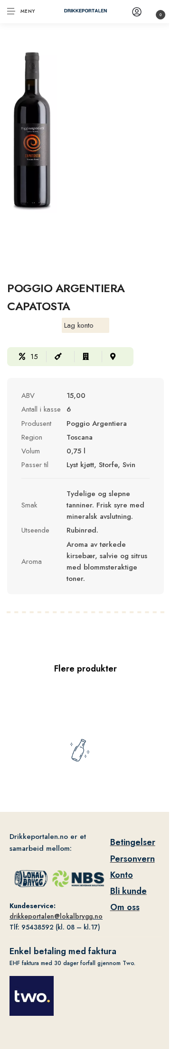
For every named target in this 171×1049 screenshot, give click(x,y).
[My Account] (136, 11)
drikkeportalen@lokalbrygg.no (56, 916)
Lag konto (79, 325)
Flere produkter (85, 669)
